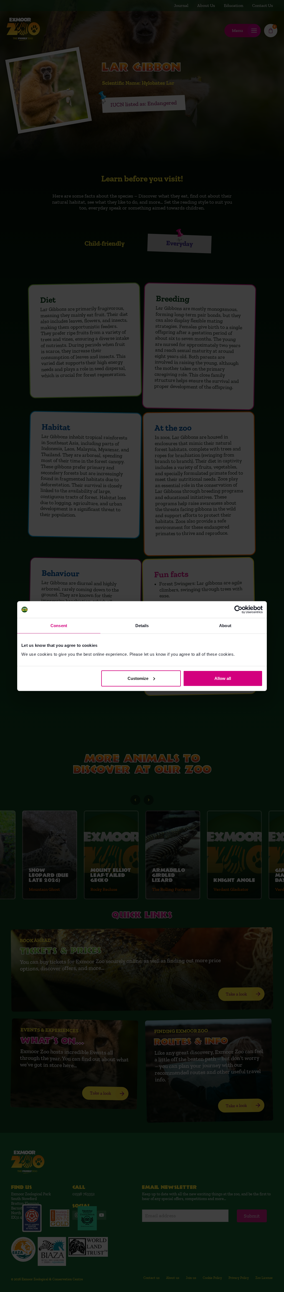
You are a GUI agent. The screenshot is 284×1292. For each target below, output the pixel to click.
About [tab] (225, 625)
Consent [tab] (58, 625)
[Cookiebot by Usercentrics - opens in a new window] (238, 609)
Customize (138, 678)
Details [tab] (142, 625)
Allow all (222, 678)
